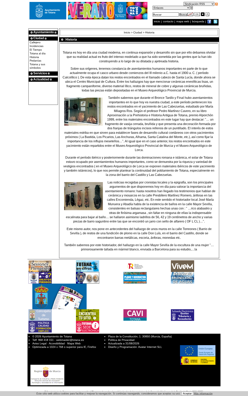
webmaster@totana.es (70, 339)
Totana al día (38, 53)
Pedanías (35, 60)
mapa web (183, 21)
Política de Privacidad (121, 339)
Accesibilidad (57, 343)
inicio (157, 21)
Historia (34, 57)
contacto (168, 21)
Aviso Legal (39, 343)
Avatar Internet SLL (150, 346)
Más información (203, 393)
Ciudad (137, 32)
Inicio (127, 32)
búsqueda (198, 21)
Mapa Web (74, 343)
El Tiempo (36, 49)
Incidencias (36, 46)
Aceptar (187, 393)
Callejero (35, 42)
